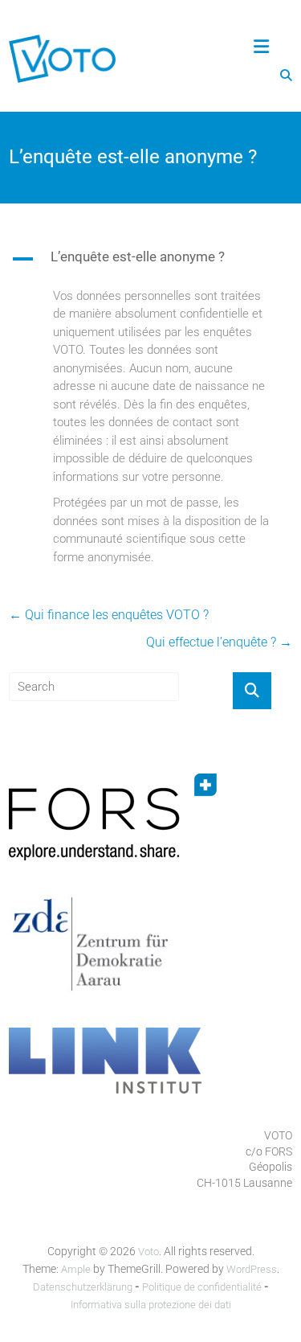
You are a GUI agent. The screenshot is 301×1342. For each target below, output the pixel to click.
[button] (150, 262)
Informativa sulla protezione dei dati (151, 1305)
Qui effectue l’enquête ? (219, 642)
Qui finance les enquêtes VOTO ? (109, 614)
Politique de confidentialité (202, 1287)
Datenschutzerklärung (82, 1287)
